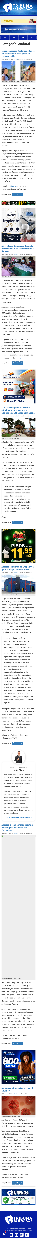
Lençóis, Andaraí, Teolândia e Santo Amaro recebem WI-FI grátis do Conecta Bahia (18, 54)
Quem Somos (14, 1228)
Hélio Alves (13, 186)
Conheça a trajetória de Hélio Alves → (18, 817)
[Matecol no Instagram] (18, 203)
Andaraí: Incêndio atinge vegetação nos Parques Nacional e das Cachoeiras (18, 827)
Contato (29, 1228)
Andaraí (16, 59)
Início (7, 1228)
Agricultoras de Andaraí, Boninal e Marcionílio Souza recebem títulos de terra (18, 249)
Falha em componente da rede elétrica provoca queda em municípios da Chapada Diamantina (18, 410)
